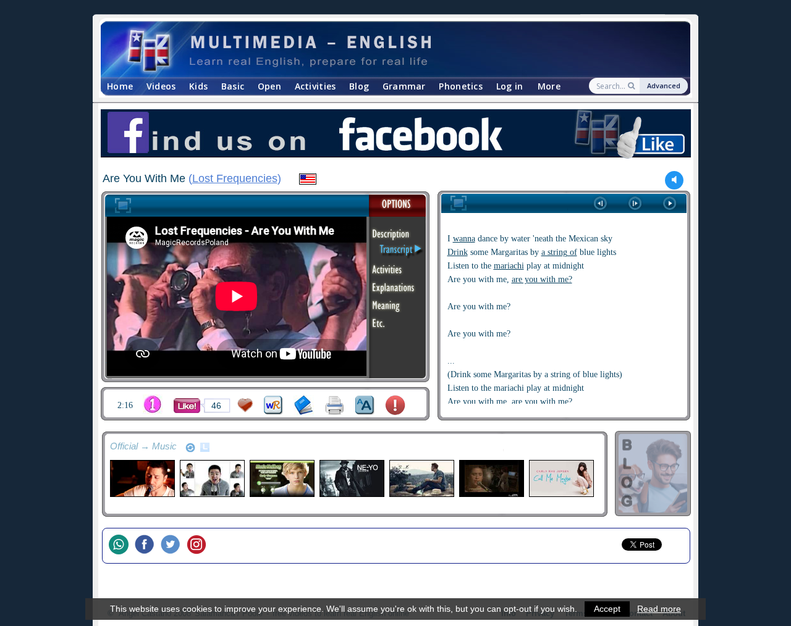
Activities (315, 86)
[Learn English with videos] (384, 50)
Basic (232, 86)
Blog (359, 86)
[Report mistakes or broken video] (395, 405)
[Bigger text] (364, 405)
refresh (190, 448)
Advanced (663, 85)
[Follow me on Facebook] (148, 546)
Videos (161, 86)
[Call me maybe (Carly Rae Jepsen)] (561, 478)
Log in (509, 86)
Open (269, 86)
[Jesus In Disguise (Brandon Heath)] (421, 478)
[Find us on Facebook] (395, 135)
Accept (607, 609)
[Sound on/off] (674, 180)
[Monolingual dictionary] (304, 405)
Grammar (404, 86)
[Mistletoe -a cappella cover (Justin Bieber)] (211, 478)
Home (120, 86)
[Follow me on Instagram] (200, 546)
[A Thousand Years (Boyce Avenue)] (142, 478)
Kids (198, 86)
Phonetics (461, 86)
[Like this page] (187, 405)
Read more (659, 609)
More (549, 86)
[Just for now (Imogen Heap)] (491, 478)
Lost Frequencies (234, 178)
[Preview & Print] (334, 405)
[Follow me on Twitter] (174, 546)
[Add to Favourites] (245, 405)
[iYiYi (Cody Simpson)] (281, 478)
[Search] (632, 86)
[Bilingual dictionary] (273, 405)
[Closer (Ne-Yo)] (351, 478)
